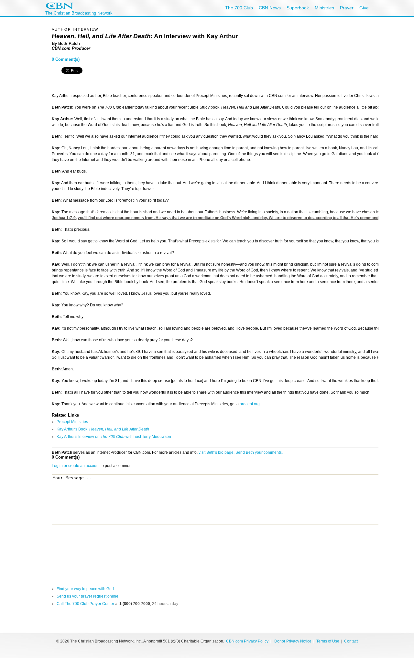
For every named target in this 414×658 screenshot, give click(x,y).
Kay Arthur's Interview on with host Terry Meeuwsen (114, 436)
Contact (351, 641)
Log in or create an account (76, 465)
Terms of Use (328, 641)
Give (364, 7)
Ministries (324, 7)
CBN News (270, 7)
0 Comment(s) (66, 59)
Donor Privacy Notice (292, 641)
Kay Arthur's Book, (103, 429)
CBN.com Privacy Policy (247, 641)
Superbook (298, 7)
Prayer (347, 7)
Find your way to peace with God (85, 589)
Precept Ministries (72, 421)
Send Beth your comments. (259, 452)
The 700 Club (239, 7)
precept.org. (250, 404)
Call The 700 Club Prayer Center (85, 603)
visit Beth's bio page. (216, 452)
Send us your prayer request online (87, 596)
